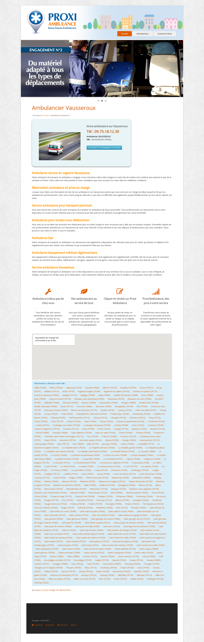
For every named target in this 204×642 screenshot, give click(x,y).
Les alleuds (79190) (149, 466)
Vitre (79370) (104, 579)
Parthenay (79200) (144, 496)
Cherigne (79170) (118, 417)
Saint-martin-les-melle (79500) (122, 537)
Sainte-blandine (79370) (125, 549)
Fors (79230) (92, 436)
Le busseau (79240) (140, 462)
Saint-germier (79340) (71, 522)
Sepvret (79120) (119, 560)
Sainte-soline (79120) (143, 552)
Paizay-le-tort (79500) (85, 496)
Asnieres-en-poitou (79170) (145, 391)
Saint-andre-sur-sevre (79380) (63, 511)
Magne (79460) (76, 477)
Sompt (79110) (136, 560)
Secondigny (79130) (82, 560)
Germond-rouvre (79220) (90, 440)
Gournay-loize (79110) (149, 440)
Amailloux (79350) (128, 387)
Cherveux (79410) (137, 417)
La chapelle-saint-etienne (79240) (59, 451)
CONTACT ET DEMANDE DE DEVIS (104, 147)
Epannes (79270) (139, 429)
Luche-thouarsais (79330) (150, 474)
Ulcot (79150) (143, 567)
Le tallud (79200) (86, 466)
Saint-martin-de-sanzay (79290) (58, 537)
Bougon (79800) (128, 402)
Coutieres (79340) (156, 425)
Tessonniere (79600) (111, 564)
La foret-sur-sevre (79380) (115, 455)
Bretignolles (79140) (124, 406)
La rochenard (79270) (113, 459)
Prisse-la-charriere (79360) (46, 507)
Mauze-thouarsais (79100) (141, 481)
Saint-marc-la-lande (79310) (56, 534)
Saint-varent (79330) (71, 549)
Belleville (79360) (51, 402)
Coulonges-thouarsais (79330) (97, 425)
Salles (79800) (73, 556)
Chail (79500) (67, 414)
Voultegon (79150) (155, 579)
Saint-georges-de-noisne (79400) (105, 519)
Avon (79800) (147, 395)
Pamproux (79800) (124, 496)
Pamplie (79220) (105, 496)
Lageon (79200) (133, 459)
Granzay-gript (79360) (44, 444)
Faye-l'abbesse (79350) (81, 432)
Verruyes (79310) (89, 575)
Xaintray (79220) (41, 582)
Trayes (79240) (127, 567)
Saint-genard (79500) (53, 519)
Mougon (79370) (118, 489)
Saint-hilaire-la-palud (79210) (97, 522)
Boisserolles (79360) (109, 402)
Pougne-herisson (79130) (55, 504)
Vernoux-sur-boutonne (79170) (64, 575)
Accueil (124, 33)
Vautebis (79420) (141, 571)
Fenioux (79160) (143, 432)
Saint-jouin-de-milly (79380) (87, 526)
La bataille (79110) (146, 444)
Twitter (50, 625)
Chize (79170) (57, 421)
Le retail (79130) (68, 466)
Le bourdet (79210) (61, 462)
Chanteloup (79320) (141, 414)
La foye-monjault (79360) (141, 455)
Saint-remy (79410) (90, 545)
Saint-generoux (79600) (76, 519)
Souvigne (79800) (60, 564)
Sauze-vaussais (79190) (128, 556)
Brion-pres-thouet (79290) (56, 410)
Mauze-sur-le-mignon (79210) (112, 481)
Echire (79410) (104, 429)
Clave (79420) (90, 421)
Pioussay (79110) (104, 500)
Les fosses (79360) (59, 470)
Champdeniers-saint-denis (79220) (91, 414)
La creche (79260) (59, 455)
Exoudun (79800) (60, 432)
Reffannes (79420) (104, 507)
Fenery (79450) (126, 432)
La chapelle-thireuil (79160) (122, 451)
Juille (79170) (93, 444)
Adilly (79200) (40, 387)
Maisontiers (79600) (141, 477)
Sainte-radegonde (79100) (119, 552)
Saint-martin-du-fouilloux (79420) (90, 537)
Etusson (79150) (157, 429)
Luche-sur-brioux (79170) (124, 474)
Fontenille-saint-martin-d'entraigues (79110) (64, 436)
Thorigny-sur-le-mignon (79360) (48, 567)
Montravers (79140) (99, 489)
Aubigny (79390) (87, 395)
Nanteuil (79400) (77, 492)
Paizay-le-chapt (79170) (61, 496)
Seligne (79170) (102, 560)
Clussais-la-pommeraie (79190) (130, 421)
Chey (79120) (155, 417)
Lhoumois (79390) (119, 470)
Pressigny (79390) (114, 504)
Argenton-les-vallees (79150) (116, 391)
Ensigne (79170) (121, 429)
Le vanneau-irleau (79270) (108, 466)
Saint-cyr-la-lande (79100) (103, 515)
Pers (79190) (67, 500)
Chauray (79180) (58, 417)
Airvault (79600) (92, 387)
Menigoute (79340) (126, 485)
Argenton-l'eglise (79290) (89, 391)
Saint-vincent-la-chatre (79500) (97, 549)
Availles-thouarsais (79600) (126, 395)
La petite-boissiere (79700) (67, 459)
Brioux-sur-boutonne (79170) (84, 410)
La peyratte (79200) (91, 459)
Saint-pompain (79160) (68, 545)
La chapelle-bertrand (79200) (102, 447)
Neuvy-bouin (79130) (97, 492)
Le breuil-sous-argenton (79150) (114, 462)
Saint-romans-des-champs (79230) (117, 545)
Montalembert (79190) (76, 489)
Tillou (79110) (91, 567)
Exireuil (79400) (42, 432)
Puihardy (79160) (85, 507)
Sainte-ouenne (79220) (94, 552)
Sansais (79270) (90, 556)
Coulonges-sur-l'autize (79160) (66, 425)
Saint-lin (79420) (69, 530)
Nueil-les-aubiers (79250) (137, 492)
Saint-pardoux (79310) (99, 541)
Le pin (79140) (50, 466)
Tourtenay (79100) (108, 567)
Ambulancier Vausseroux (64, 108)
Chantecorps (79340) (119, 414)
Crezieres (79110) (71, 429)
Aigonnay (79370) (74, 387)
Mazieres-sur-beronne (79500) (66, 485)
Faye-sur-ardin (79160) (105, 432)
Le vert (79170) (130, 466)
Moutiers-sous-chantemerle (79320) (50, 492)
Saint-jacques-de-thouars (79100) (129, 522)
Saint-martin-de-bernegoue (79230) (88, 534)
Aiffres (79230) (56, 387)
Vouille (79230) (136, 579)
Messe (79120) (145, 485)
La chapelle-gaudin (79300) (130, 447)
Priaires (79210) (132, 504)
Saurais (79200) (107, 556)
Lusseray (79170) (42, 477)
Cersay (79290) (51, 414)
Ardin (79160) (69, 391)
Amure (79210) (146, 387)
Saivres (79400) (57, 556)
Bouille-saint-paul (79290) (45, 406)
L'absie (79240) (127, 444)
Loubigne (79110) (52, 474)
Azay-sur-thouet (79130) (60, 399)
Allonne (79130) (110, 387)
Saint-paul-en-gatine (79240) (125, 541)
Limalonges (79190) (140, 470)
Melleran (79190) (107, 485)
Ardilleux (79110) (51, 391)
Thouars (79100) (73, 567)
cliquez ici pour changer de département (53, 590)
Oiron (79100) (158, 492)
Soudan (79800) (154, 560)
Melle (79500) (90, 485)
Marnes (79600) (51, 481)
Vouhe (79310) (120, 579)
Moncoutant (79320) (53, 489)
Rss (74, 625)
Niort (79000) (117, 492)
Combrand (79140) (156, 421)
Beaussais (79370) (116, 399)
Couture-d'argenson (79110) (47, 429)
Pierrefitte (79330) (85, 500)
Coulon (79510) (42, 425)
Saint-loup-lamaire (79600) (91, 530)
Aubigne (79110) (69, 395)
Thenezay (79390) (132, 564)
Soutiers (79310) (41, 564)
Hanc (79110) (63, 444)
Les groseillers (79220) (81, 470)
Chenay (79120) (100, 417)
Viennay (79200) (107, 575)
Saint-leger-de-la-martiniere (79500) (139, 526)
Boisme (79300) (89, 402)
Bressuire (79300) (104, 406)
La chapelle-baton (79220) (73, 447)
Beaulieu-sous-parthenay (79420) (89, 399)
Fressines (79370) (128, 436)
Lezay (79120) (101, 470)
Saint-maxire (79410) (53, 541)
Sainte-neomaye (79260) (69, 552)
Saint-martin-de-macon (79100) (122, 534)
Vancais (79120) (68, 571)
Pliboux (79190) (122, 500)
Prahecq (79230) (77, 504)
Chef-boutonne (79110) (79, 417)
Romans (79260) (138, 507)
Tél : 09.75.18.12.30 (103, 131)
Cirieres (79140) (74, 421)
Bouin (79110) (67, 406)
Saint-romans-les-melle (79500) (151, 545)
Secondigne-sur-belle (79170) (57, 560)
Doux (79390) (88, 429)
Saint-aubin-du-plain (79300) (92, 511)
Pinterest (63, 625)
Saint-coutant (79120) (78, 515)
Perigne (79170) (51, 500)
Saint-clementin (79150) (55, 515)
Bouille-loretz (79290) (149, 402)
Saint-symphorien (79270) (47, 549)
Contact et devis (165, 33)
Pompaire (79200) (141, 500)
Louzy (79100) (103, 474)
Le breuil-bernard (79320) (84, 462)
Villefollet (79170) (125, 575)
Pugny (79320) (67, 507)
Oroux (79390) (40, 496)
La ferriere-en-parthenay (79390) (85, 455)
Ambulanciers (143, 33)
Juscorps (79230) (109, 444)
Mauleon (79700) (87, 481)
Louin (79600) (87, 474)
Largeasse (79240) (152, 459)
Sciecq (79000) (149, 556)
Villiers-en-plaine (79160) (59, 579)
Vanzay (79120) (86, 571)
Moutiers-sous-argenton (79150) (144, 489)
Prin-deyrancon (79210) (153, 504)
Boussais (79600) (84, 406)
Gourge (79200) (129, 440)
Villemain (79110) (144, 575)
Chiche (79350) (41, 421)
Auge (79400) (104, 395)
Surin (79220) (77, 564)
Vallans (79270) (51, 571)
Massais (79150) (69, 481)
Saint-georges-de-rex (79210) (137, 519)
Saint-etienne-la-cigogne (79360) (132, 515)
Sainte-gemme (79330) (44, 552)
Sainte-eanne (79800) (148, 549)
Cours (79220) (138, 425)
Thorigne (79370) (151, 564)
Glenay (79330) (112, 440)
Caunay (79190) (125, 410)
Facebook (38, 625)
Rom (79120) (122, 507)
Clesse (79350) (106, 421)
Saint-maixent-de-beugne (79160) (122, 530)
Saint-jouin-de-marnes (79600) (58, 526)
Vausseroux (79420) (121, 571)
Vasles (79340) (102, 571)
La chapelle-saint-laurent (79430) (92, 451)
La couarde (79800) (147, 451)
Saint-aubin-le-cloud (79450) (121, 511)
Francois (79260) (109, 436)
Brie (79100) (142, 406)
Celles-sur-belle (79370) (145, 410)
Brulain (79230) (107, 410)
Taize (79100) (93, 564)
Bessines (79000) (70, 402)
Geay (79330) (50, 440)
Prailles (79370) (95, 504)
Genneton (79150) (68, 440)
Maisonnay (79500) (120, 477)
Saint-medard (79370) (76, 541)
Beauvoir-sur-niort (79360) (140, 399)
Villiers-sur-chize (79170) (84, 579)
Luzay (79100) (59, 477)
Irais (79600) (78, 444)
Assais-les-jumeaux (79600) (46, 395)
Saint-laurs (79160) (111, 526)
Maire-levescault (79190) (97, 477)
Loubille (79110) (70, 474)
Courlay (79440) (121, 425)
